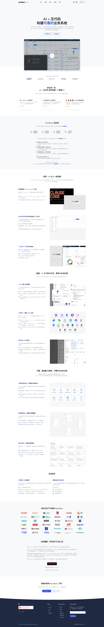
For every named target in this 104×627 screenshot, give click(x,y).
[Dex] (73, 100)
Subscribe (73, 616)
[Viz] (68, 100)
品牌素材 (62, 615)
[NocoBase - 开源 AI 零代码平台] (23, 2)
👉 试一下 (22, 106)
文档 (61, 607)
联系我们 (50, 613)
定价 (60, 2)
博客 (61, 609)
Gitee (49, 609)
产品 (40, 2)
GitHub (50, 607)
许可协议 (62, 617)
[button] (76, 2)
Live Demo (46, 591)
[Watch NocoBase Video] (52, 55)
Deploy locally (56, 591)
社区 (50, 2)
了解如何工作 (48, 34)
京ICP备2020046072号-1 (80, 624)
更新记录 (62, 613)
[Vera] (71, 100)
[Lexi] (66, 100)
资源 (55, 2)
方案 (45, 2)
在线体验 (56, 34)
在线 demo (82, 2)
